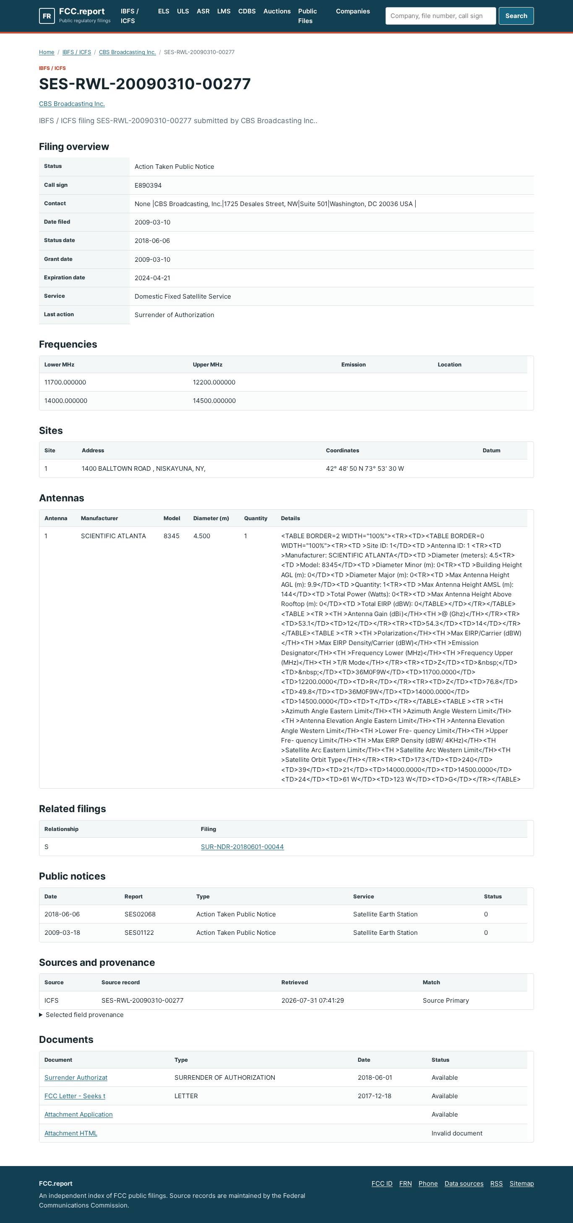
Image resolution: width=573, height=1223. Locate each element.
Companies (353, 11)
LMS (224, 11)
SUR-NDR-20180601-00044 (242, 847)
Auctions (277, 11)
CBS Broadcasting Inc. (127, 52)
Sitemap (522, 1183)
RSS (496, 1183)
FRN (405, 1183)
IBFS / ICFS (130, 16)
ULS (183, 11)
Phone (428, 1183)
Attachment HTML (70, 1133)
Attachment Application (78, 1114)
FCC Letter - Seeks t (74, 1096)
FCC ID (382, 1183)
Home (47, 52)
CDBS (247, 11)
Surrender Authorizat (75, 1077)
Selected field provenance (85, 1015)
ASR (203, 11)
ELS (163, 11)
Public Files (307, 16)
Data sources (464, 1183)
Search (516, 16)
